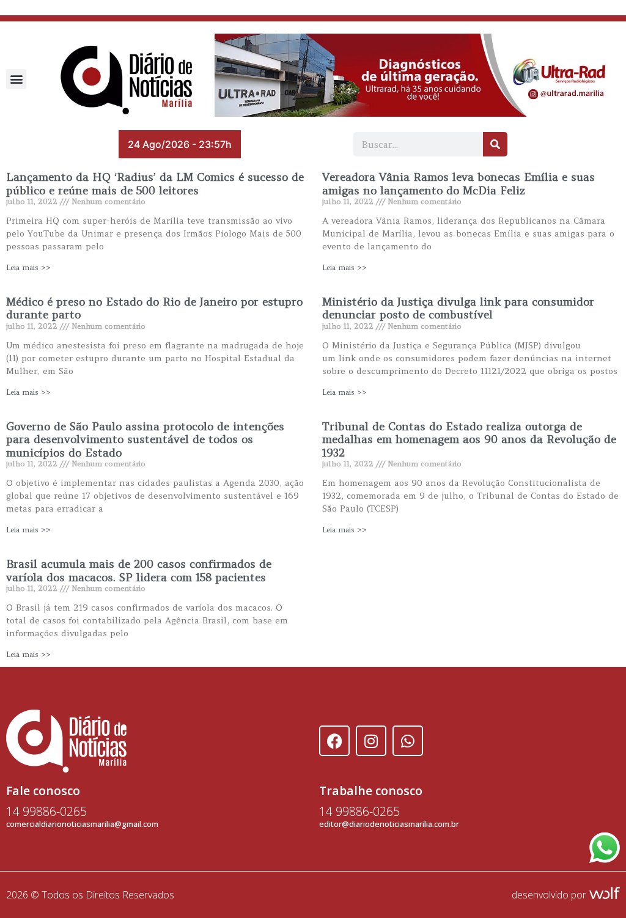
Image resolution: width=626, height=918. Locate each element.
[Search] (495, 144)
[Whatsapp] (407, 740)
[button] (16, 79)
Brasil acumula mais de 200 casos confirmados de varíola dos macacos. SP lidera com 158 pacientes (138, 570)
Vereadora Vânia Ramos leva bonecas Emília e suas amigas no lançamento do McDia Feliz (458, 183)
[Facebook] (334, 740)
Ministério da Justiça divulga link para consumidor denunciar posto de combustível (458, 308)
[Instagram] (371, 740)
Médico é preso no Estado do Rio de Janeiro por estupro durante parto (154, 308)
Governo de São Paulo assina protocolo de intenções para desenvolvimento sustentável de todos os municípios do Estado (145, 439)
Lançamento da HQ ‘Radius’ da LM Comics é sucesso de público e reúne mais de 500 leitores (155, 183)
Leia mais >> (28, 267)
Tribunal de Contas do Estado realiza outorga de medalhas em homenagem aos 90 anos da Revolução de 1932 (469, 439)
